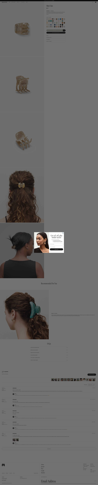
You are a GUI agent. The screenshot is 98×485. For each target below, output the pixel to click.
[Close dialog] (63, 233)
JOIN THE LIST (56, 249)
